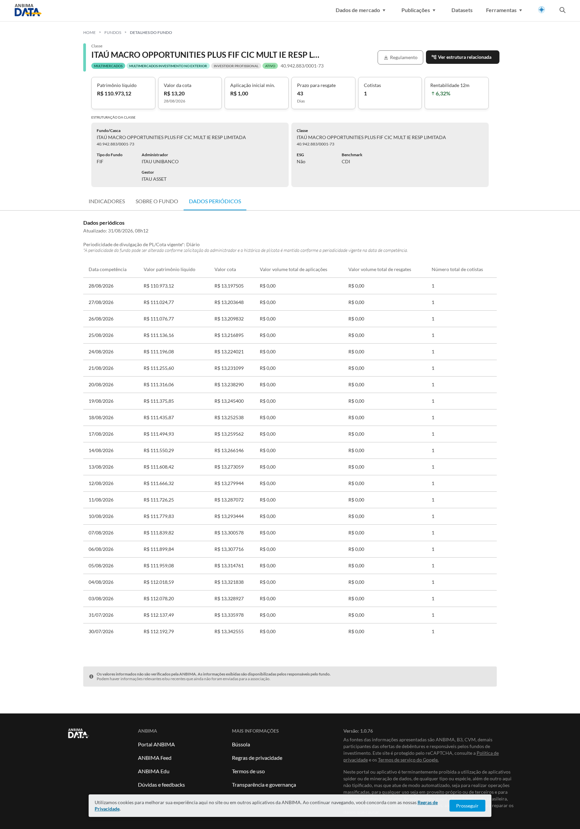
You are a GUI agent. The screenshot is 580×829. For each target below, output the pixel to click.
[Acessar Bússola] (541, 10)
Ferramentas (501, 10)
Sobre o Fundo (157, 201)
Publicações (415, 10)
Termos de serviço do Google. (408, 759)
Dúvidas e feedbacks (161, 784)
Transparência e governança (264, 784)
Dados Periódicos (215, 201)
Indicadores (107, 201)
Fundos (112, 32)
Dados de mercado (358, 10)
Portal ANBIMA (156, 744)
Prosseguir (467, 806)
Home (89, 32)
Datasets (462, 10)
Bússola (241, 744)
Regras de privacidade (257, 757)
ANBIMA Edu (154, 771)
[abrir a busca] (563, 10)
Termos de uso (248, 771)
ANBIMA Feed (155, 757)
